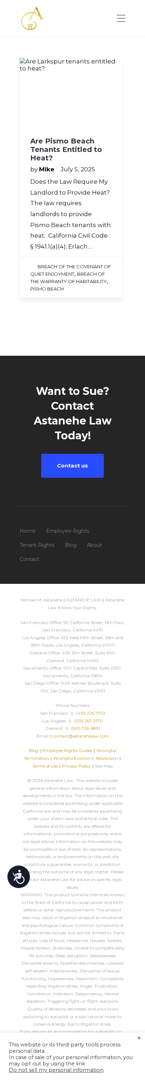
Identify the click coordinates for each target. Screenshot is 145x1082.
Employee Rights (67, 531)
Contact (29, 559)
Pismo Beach (47, 289)
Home (28, 531)
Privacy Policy (76, 766)
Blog (70, 545)
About (94, 545)
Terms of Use (45, 766)
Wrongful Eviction (71, 758)
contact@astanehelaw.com (81, 736)
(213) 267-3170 (88, 720)
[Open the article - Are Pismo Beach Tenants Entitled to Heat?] (71, 92)
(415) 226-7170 (90, 713)
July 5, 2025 (78, 169)
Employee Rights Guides (67, 750)
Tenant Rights (37, 545)
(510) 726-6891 (85, 728)
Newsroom (107, 758)
